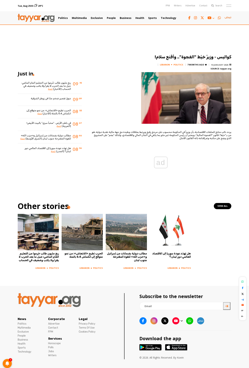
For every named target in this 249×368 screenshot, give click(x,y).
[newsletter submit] (226, 306)
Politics (63, 18)
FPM (168, 5)
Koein (180, 357)
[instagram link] (195, 18)
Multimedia (79, 18)
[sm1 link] (227, 18)
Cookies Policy (87, 331)
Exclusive (97, 18)
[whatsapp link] (219, 18)
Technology (168, 18)
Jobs (51, 351)
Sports (152, 18)
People (111, 18)
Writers (177, 5)
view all (222, 206)
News (22, 319)
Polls (51, 347)
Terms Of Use (87, 327)
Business (125, 18)
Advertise (190, 5)
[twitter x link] (202, 18)
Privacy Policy (87, 323)
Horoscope (54, 343)
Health (139, 18)
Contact (203, 5)
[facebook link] (189, 18)
